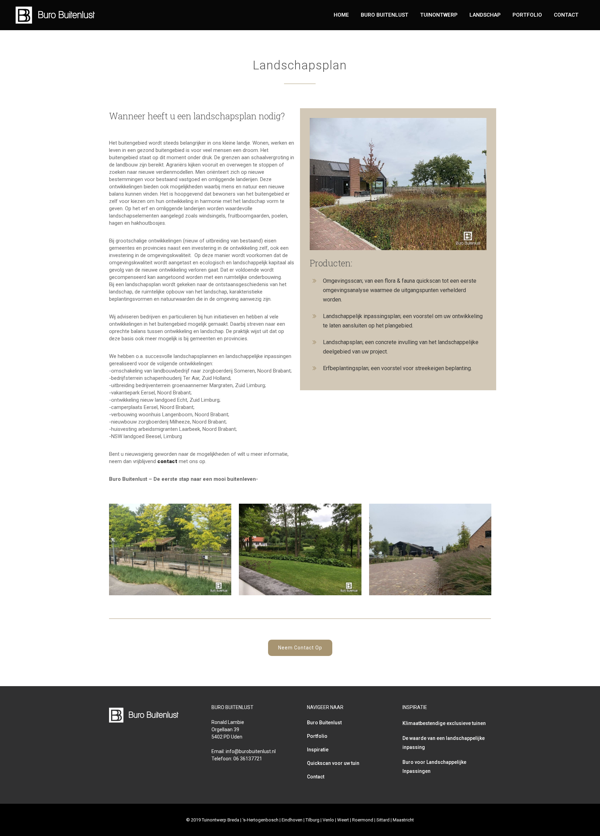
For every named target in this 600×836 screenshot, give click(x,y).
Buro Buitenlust (324, 722)
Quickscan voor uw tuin (333, 763)
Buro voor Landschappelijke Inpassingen (434, 766)
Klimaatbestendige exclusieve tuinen (444, 723)
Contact (315, 776)
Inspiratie (317, 749)
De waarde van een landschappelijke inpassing (443, 742)
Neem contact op (300, 647)
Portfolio (317, 736)
